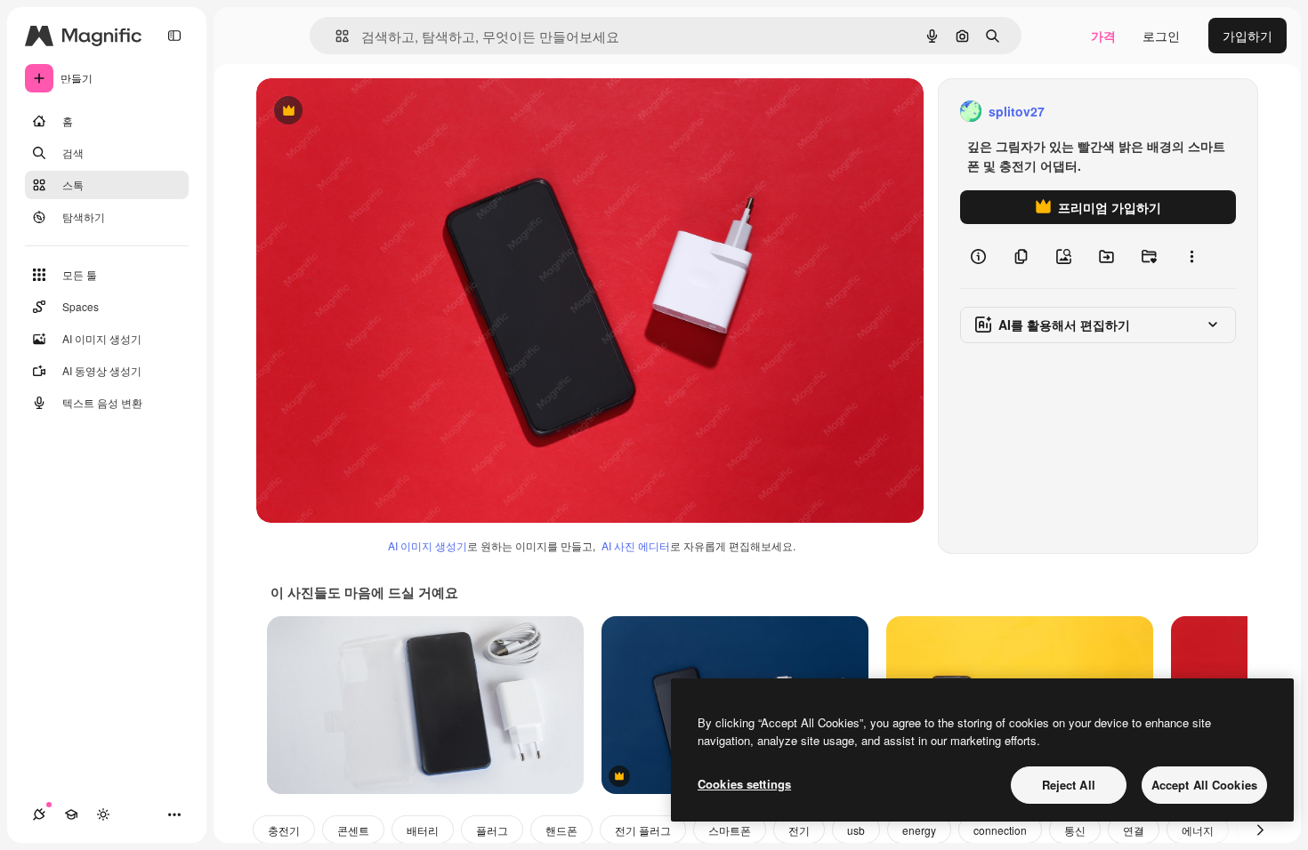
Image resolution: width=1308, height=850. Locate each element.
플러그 (492, 830)
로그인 (1161, 35)
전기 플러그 (643, 830)
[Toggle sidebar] (174, 35)
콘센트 (353, 830)
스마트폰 (729, 830)
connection (1000, 830)
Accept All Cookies (1204, 784)
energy (919, 830)
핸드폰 (561, 830)
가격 (1103, 35)
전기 (799, 830)
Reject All (1068, 784)
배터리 (423, 830)
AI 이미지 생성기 (427, 545)
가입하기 (1247, 35)
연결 (1133, 830)
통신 (1075, 830)
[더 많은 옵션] (1191, 256)
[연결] (39, 814)
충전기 (284, 830)
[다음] (1260, 829)
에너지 (1198, 830)
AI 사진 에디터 (636, 545)
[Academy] (71, 814)
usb (856, 830)
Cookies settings (744, 783)
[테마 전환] (103, 814)
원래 (358, 111)
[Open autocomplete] (335, 36)
